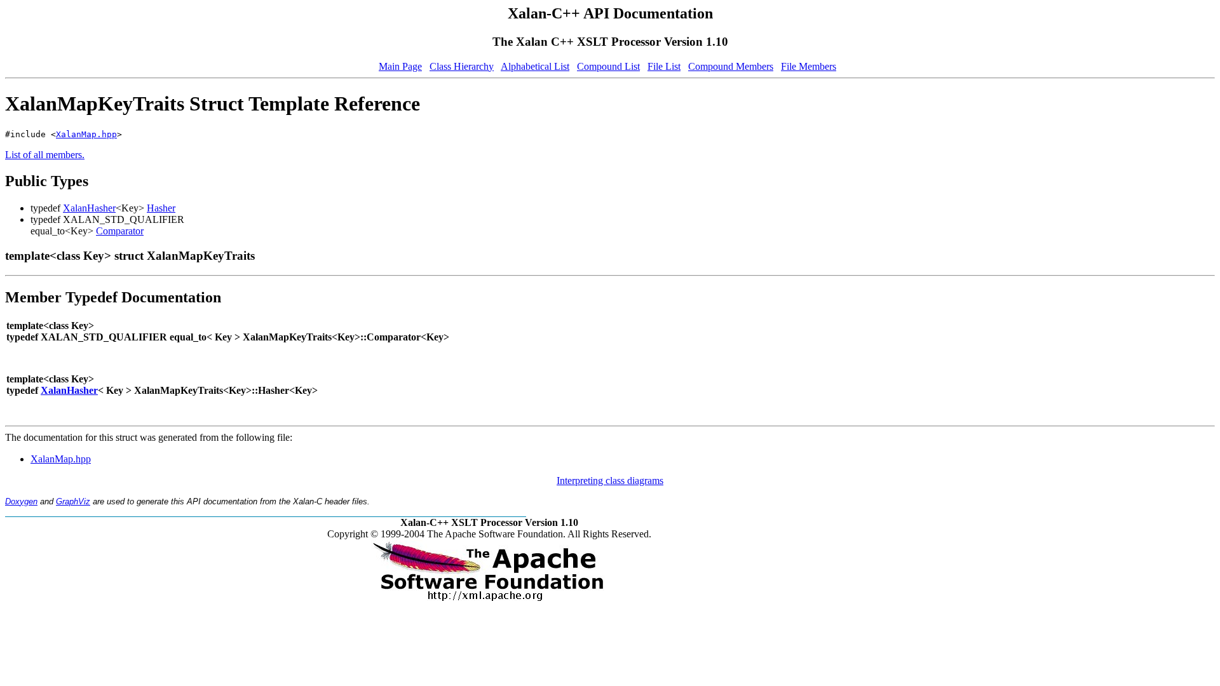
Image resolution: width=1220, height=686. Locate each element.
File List (664, 66)
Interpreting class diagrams (610, 480)
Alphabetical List (535, 66)
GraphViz (73, 501)
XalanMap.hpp (86, 134)
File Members (808, 66)
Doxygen (21, 501)
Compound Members (730, 66)
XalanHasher (89, 208)
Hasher (161, 208)
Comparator (120, 230)
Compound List (608, 66)
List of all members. (45, 154)
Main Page (400, 66)
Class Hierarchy (462, 66)
